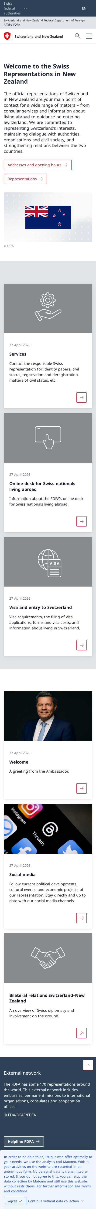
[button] (88, 1065)
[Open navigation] (89, 36)
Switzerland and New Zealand (39, 36)
